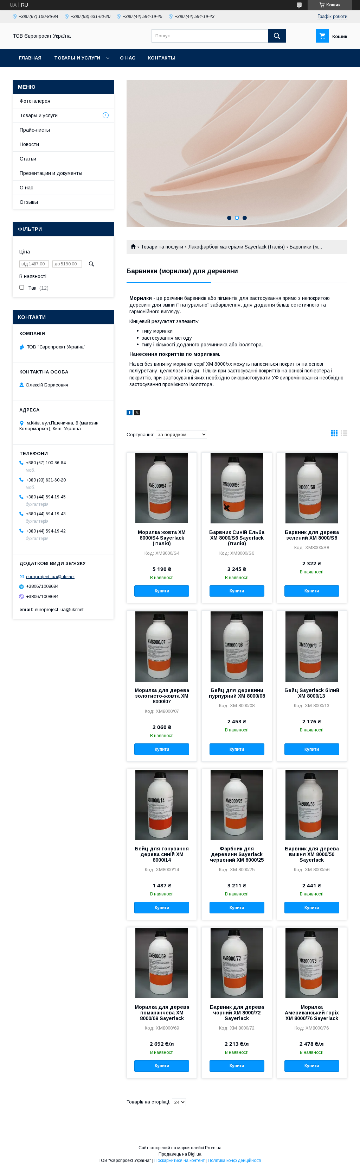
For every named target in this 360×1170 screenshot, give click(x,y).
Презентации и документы (51, 173)
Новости (29, 144)
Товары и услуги (77, 58)
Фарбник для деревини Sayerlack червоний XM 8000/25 (237, 854)
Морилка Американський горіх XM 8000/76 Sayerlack (312, 1012)
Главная (30, 58)
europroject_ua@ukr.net (50, 576)
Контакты (161, 58)
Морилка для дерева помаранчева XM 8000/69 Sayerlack (162, 1012)
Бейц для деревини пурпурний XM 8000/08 (237, 693)
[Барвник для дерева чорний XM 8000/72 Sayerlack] (236, 962)
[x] (137, 413)
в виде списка (344, 435)
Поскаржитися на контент (179, 1160)
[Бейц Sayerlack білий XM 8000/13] (312, 646)
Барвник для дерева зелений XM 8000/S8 (312, 535)
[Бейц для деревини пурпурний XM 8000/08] (236, 646)
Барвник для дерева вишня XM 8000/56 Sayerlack (312, 854)
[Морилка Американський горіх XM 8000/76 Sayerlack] (312, 962)
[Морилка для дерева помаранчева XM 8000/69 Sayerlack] (162, 962)
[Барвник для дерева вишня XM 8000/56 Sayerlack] (312, 804)
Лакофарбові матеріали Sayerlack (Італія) (236, 247)
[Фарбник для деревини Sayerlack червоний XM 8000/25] (236, 804)
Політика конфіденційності (234, 1160)
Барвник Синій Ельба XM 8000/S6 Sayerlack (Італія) (236, 537)
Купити (162, 591)
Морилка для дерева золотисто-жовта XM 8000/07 (162, 695)
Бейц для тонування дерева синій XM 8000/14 (162, 854)
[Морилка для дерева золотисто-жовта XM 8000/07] (162, 646)
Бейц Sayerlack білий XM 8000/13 (311, 693)
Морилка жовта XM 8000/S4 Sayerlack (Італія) (162, 537)
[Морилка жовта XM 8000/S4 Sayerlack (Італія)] (162, 488)
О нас (127, 58)
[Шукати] (277, 36)
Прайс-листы (35, 130)
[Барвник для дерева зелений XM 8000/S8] (312, 488)
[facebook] (130, 413)
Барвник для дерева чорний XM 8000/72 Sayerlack (237, 1012)
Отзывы (29, 202)
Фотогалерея (35, 101)
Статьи (28, 159)
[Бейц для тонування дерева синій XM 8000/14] (162, 804)
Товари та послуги (162, 247)
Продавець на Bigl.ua (180, 1154)
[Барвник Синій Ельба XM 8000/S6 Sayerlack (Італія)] (236, 488)
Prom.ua (213, 1147)
